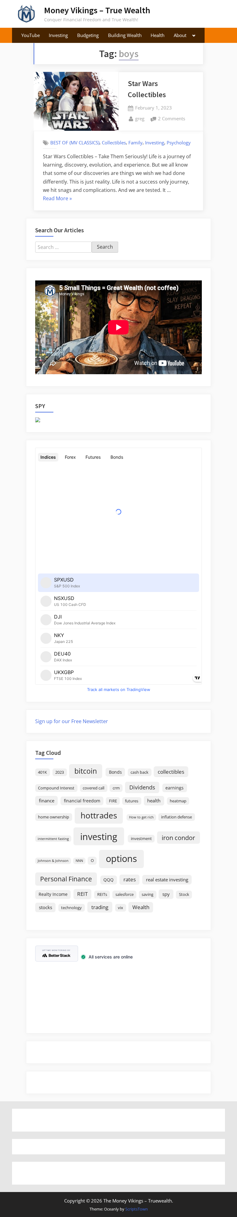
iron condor (178, 837)
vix (120, 907)
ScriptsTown (136, 1209)
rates (129, 879)
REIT (82, 893)
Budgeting (88, 35)
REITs (102, 894)
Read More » (57, 199)
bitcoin (85, 771)
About (180, 35)
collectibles (171, 771)
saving (147, 894)
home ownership (53, 817)
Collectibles (114, 142)
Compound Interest (56, 788)
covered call (93, 788)
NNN (79, 861)
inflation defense (176, 817)
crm (116, 788)
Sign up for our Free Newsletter (71, 721)
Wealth (140, 907)
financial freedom (82, 801)
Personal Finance (66, 878)
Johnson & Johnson (53, 861)
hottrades (99, 815)
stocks (45, 907)
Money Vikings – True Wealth (97, 10)
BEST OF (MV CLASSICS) (74, 142)
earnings (174, 788)
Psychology (179, 142)
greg (139, 118)
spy (166, 894)
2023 (59, 772)
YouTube (30, 35)
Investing (58, 35)
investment (141, 838)
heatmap (178, 801)
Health (157, 35)
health (153, 800)
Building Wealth (125, 35)
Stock (184, 894)
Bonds (115, 772)
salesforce (124, 894)
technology (71, 907)
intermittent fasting (53, 839)
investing (98, 836)
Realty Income (53, 894)
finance (46, 800)
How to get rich (141, 817)
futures (131, 801)
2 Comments (171, 119)
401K (42, 772)
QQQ (108, 880)
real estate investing (167, 879)
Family (135, 142)
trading (99, 907)
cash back (139, 772)
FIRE (113, 801)
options (121, 858)
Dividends (142, 787)
